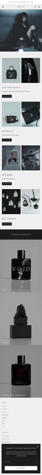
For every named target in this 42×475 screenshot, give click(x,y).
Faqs (3, 412)
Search (4, 420)
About (3, 406)
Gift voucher (5, 415)
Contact (4, 409)
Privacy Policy (5, 436)
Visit (3, 426)
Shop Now (6, 96)
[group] (21, 30)
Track (3, 423)
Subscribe (21, 468)
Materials (4, 418)
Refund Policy (5, 439)
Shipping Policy (6, 442)
